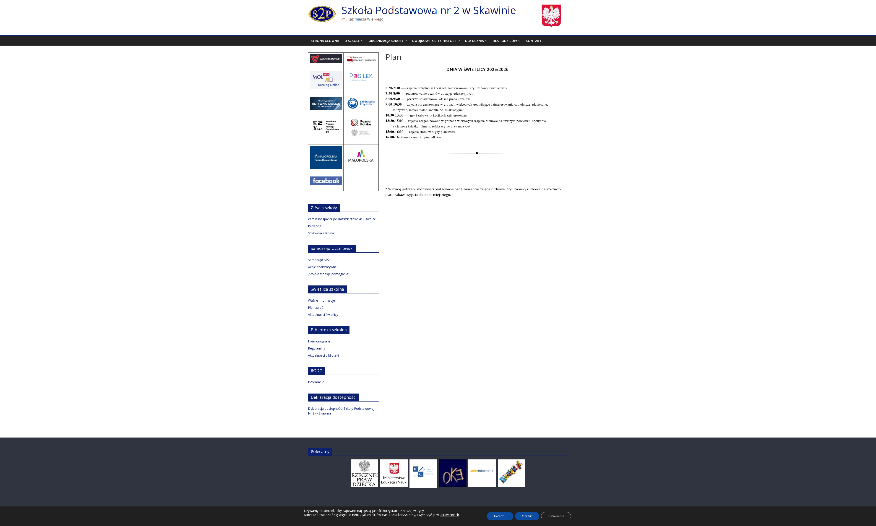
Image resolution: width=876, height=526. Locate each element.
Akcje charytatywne (322, 267)
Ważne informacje (321, 300)
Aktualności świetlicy (323, 314)
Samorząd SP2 (319, 260)
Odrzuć (527, 516)
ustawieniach (449, 515)
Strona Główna (325, 41)
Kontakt (534, 41)
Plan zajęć (315, 307)
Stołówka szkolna (321, 233)
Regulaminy (316, 348)
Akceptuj (500, 516)
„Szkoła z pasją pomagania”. (329, 274)
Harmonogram (319, 341)
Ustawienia (556, 516)
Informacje (316, 382)
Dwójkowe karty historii (434, 41)
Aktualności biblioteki (323, 355)
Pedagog (314, 226)
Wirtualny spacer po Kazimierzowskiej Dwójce (342, 219)
